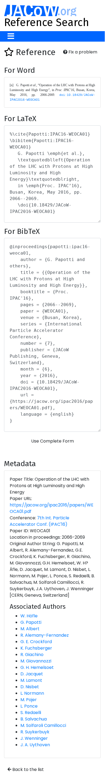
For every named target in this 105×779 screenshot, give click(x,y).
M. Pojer (28, 700)
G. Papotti (30, 622)
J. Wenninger (34, 738)
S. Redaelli (30, 712)
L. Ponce (29, 706)
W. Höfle (29, 616)
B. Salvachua (33, 719)
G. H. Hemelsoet (37, 667)
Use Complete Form (52, 441)
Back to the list (27, 769)
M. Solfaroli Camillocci (43, 725)
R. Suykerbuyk (34, 732)
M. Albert (29, 629)
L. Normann (32, 693)
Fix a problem (82, 52)
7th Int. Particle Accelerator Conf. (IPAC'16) (39, 521)
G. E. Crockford (36, 642)
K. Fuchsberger (36, 648)
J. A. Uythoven (35, 745)
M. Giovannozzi (35, 661)
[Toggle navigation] (11, 36)
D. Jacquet (31, 674)
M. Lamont (31, 680)
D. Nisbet (29, 687)
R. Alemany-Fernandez (44, 635)
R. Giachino (32, 654)
